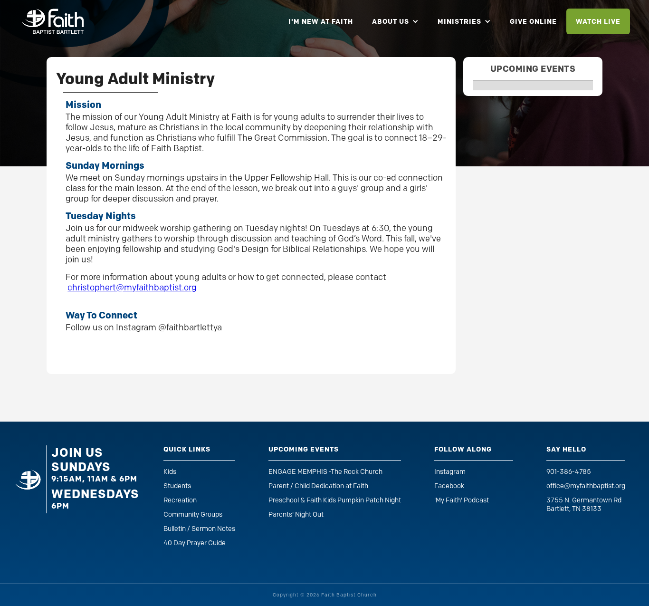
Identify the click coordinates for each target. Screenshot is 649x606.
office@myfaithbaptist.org (585, 486)
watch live (598, 21)
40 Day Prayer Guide (194, 543)
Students (177, 486)
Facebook (449, 486)
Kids (169, 472)
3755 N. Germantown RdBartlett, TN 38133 (583, 504)
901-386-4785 (568, 472)
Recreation (180, 500)
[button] (395, 21)
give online (533, 21)
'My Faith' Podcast (461, 500)
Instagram (450, 472)
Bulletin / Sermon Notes (199, 529)
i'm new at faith (320, 21)
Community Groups (192, 514)
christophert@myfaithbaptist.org (132, 287)
